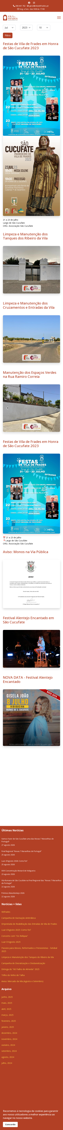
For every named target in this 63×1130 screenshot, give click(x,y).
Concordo (10, 1124)
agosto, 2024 (7, 924)
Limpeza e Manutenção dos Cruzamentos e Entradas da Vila (29, 305)
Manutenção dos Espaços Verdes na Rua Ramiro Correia (29, 327)
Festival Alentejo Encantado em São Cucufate (28, 524)
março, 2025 (7, 882)
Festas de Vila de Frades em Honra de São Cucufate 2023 (30, 45)
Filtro (8, 35)
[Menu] (59, 17)
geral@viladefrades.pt (38, 6)
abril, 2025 (6, 876)
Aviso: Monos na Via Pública (25, 456)
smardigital (54, 992)
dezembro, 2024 (9, 900)
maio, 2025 (6, 870)
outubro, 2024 (8, 912)
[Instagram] (34, 2)
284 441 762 (20, 6)
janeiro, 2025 (7, 894)
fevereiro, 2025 (8, 888)
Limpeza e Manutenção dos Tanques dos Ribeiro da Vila (25, 236)
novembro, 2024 (9, 906)
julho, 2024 (6, 930)
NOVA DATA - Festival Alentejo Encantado (28, 546)
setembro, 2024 (9, 918)
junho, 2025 (7, 864)
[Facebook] (29, 2)
